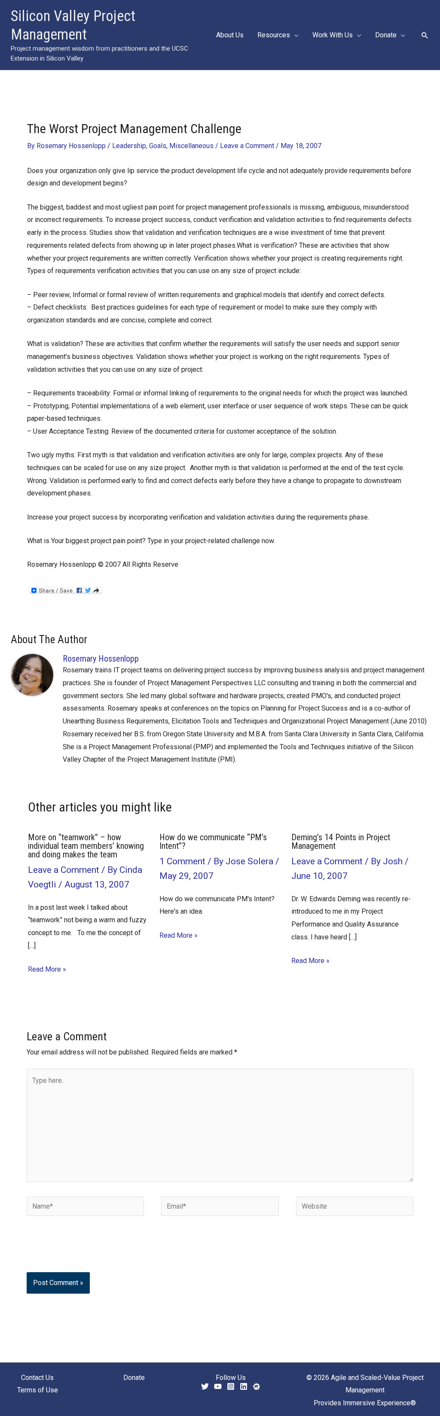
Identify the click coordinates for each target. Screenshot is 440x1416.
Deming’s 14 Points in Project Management (340, 841)
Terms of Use (37, 1390)
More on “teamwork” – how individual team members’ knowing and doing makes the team (86, 846)
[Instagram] (231, 1386)
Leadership (129, 146)
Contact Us (37, 1377)
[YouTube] (218, 1386)
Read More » (47, 969)
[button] (294, 35)
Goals (157, 146)
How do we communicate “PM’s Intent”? (213, 841)
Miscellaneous (191, 146)
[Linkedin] (244, 1386)
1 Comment (182, 861)
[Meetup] (256, 1386)
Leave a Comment (247, 146)
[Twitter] (205, 1386)
